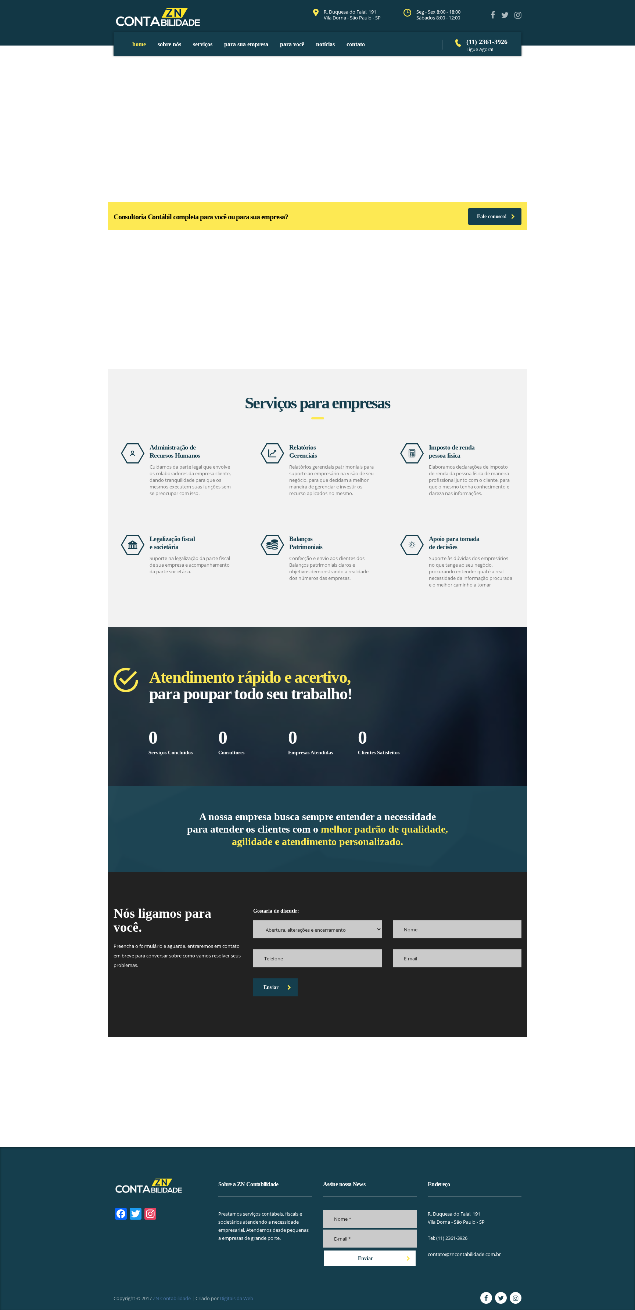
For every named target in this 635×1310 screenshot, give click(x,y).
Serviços (202, 44)
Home (139, 44)
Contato (356, 44)
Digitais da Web (236, 1298)
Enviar (271, 987)
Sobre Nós (169, 44)
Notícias (325, 44)
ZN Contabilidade (172, 1298)
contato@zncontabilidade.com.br (464, 1254)
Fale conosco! (492, 216)
